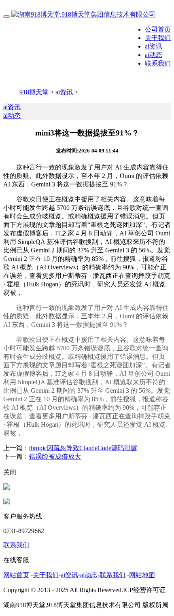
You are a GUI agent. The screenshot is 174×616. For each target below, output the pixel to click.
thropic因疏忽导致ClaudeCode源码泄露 (83, 448)
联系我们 (158, 63)
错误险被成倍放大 (55, 456)
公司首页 (158, 29)
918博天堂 (34, 92)
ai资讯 (153, 46)
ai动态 (153, 54)
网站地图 (142, 575)
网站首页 (16, 575)
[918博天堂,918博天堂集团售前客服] (6, 487)
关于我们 (158, 37)
